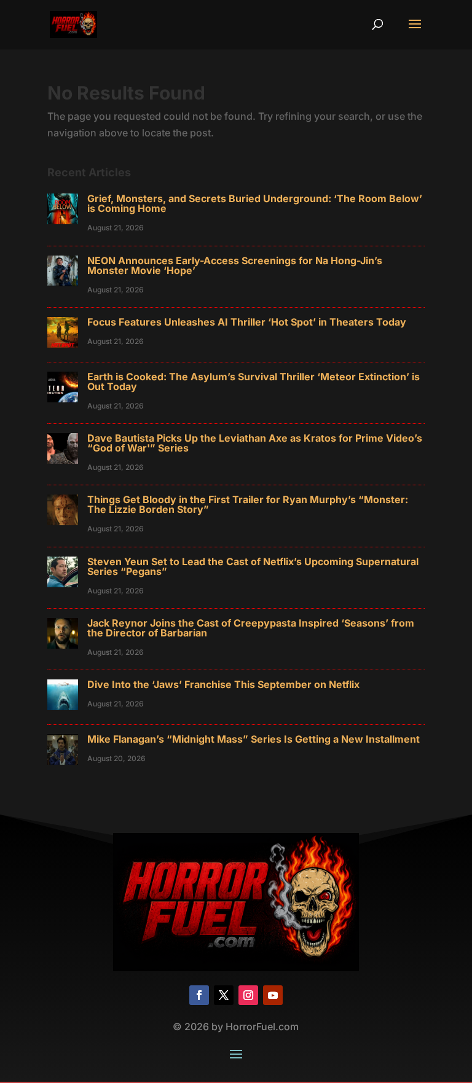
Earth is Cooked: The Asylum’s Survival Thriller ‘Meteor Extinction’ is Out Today (253, 381)
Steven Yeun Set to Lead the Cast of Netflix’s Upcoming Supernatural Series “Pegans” (253, 566)
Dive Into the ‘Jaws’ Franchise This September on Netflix (223, 684)
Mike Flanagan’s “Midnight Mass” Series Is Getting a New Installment (253, 739)
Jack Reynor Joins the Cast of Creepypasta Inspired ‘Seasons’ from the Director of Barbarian (250, 628)
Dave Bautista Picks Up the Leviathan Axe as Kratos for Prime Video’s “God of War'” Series (254, 443)
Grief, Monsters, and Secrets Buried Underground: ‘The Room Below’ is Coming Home (254, 203)
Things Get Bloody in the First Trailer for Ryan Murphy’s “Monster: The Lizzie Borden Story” (247, 504)
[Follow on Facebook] (199, 995)
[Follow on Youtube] (273, 995)
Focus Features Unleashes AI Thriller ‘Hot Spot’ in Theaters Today (246, 322)
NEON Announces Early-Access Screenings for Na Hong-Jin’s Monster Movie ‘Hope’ (234, 265)
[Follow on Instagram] (248, 995)
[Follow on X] (224, 995)
